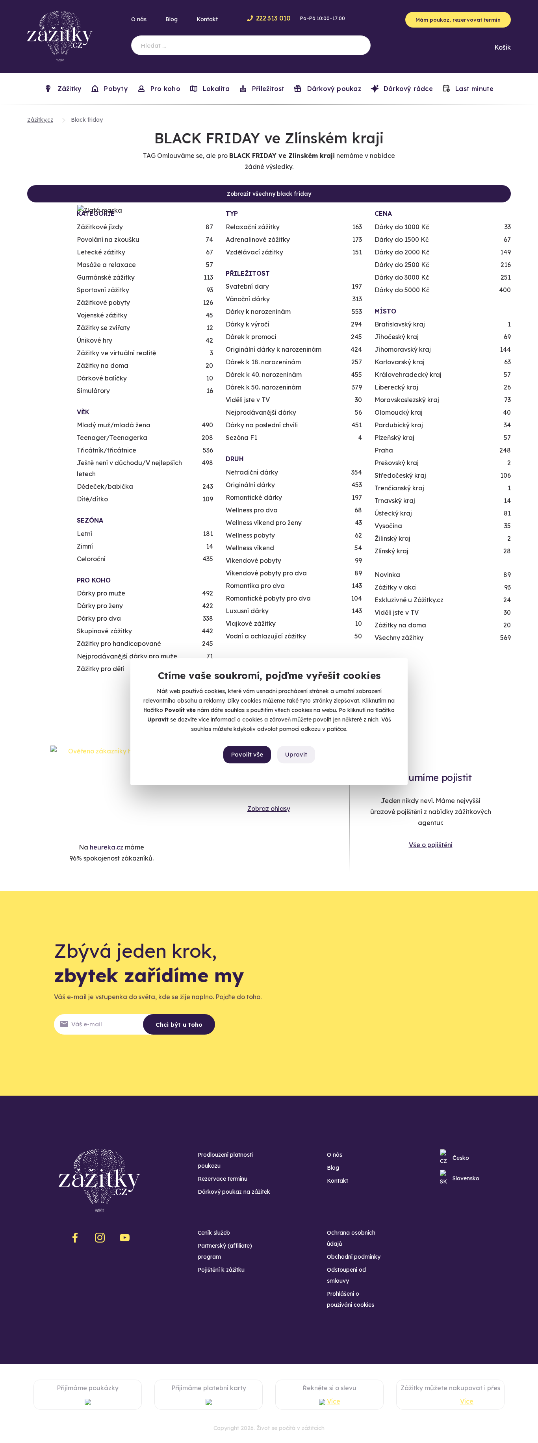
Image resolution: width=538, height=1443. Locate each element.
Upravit (296, 754)
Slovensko (466, 1178)
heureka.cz (106, 847)
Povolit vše (247, 754)
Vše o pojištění (431, 845)
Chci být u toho (179, 1024)
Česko (461, 1157)
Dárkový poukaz (333, 89)
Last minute (473, 89)
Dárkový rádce (407, 89)
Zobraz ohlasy (268, 808)
